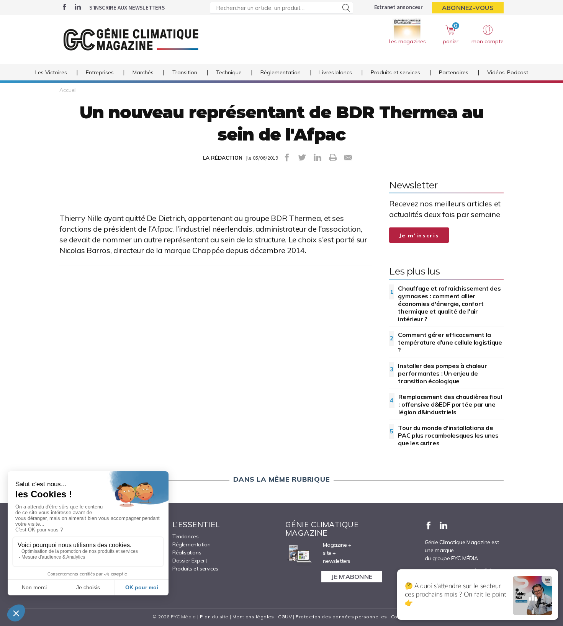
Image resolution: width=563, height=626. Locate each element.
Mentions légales (253, 616)
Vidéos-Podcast (507, 72)
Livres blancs (335, 72)
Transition (184, 72)
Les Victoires (51, 72)
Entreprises (100, 72)
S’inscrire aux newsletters (127, 7)
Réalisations (186, 552)
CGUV (285, 616)
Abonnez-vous (468, 7)
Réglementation (280, 72)
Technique (229, 72)
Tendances (185, 536)
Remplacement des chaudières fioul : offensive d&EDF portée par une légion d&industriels (450, 404)
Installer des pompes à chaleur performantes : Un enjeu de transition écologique (442, 373)
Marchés (143, 72)
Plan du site (214, 616)
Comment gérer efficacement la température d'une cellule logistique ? (450, 342)
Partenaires (453, 72)
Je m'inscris (419, 235)
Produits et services (395, 72)
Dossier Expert (189, 560)
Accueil (68, 90)
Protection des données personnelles (341, 616)
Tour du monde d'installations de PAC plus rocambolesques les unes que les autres (448, 435)
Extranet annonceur (398, 7)
